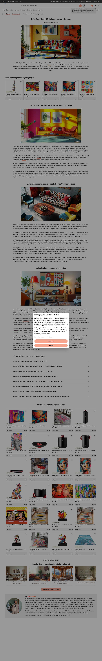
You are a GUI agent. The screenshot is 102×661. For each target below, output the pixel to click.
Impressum (43, 337)
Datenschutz (37, 337)
